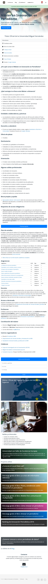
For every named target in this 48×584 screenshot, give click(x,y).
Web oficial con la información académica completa (16, 257)
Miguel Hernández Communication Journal (14, 349)
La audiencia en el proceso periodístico (8, 265)
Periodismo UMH (11, 336)
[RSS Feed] (45, 580)
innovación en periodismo (27, 316)
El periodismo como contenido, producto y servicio (11, 267)
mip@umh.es (30, 2)
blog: (13, 548)
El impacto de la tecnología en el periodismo (10, 269)
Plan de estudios (8, 52)
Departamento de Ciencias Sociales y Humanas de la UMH (18, 338)
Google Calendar (12, 62)
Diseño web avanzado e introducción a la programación (12, 275)
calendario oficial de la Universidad (22, 295)
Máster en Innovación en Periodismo (11, 579)
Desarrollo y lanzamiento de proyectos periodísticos (11, 281)
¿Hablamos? (22, 2)
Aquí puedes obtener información (11, 200)
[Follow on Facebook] (42, 580)
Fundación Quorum (8, 352)
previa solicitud (16, 254)
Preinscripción (6, 27)
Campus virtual (7, 49)
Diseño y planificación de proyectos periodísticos (10, 273)
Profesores (10, 2)
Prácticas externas (4, 283)
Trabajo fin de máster (5, 285)
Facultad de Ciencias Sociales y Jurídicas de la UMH (16, 340)
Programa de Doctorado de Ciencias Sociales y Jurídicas (30, 304)
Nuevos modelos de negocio (6, 271)
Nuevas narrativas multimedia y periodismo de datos (11, 277)
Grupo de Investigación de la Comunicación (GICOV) (16, 347)
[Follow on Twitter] (38, 579)
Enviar (24, 374)
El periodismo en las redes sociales (8, 279)
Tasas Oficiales (7, 59)
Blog (16, 2)
